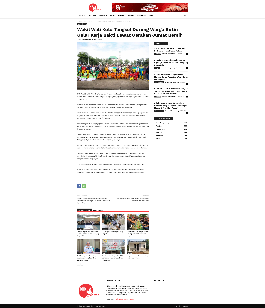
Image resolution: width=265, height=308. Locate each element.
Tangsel (92, 21)
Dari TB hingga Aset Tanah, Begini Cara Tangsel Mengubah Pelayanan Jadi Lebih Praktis (87, 258)
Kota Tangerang (159, 82)
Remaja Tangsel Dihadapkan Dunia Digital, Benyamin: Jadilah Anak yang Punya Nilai (88, 234)
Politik (112, 16)
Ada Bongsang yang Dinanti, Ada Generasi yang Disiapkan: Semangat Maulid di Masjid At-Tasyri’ (170, 105)
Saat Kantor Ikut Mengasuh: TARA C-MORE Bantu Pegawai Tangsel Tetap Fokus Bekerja (112, 258)
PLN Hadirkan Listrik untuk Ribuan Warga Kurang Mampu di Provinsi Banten (133, 200)
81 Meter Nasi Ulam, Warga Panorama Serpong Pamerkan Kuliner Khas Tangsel (138, 234)
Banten (102, 16)
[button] (185, 16)
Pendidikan (141, 16)
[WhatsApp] (84, 186)
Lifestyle (121, 16)
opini (151, 16)
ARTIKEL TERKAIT (84, 210)
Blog (180, 306)
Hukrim (131, 16)
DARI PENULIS (98, 210)
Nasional (92, 16)
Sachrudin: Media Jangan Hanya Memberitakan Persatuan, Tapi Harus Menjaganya (171, 76)
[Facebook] (79, 186)
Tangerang (158, 53)
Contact (185, 306)
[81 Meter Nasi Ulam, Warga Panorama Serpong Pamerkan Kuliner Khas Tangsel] (138, 222)
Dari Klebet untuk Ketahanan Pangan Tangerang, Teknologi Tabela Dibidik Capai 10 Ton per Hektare (171, 91)
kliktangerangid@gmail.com (125, 299)
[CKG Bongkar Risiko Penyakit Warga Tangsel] (113, 222)
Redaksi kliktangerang (89, 39)
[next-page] (82, 264)
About (175, 306)
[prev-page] (78, 264)
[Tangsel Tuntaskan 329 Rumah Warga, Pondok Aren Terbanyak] (138, 246)
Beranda (82, 16)
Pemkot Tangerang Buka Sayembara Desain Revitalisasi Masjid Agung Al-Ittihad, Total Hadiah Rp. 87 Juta (93, 201)
